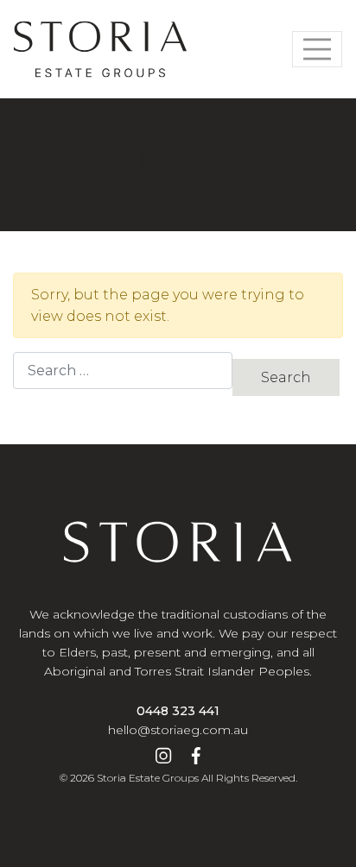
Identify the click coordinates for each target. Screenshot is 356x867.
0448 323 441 (178, 711)
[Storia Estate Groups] (100, 49)
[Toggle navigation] (317, 49)
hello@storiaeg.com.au (178, 730)
